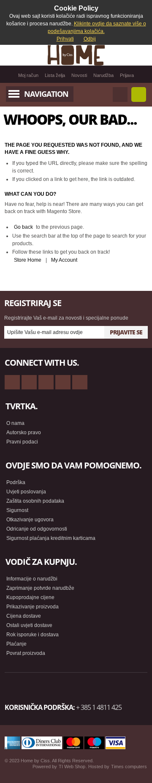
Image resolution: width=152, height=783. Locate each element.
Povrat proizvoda (25, 653)
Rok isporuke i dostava (32, 635)
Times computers (129, 766)
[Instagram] (63, 382)
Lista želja (55, 75)
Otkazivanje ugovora (30, 520)
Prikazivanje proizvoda (32, 607)
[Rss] (12, 382)
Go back (23, 227)
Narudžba (103, 75)
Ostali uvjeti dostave (29, 625)
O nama (15, 423)
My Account (64, 260)
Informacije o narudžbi (31, 579)
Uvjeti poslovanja (26, 492)
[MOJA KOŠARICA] (138, 94)
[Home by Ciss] (76, 55)
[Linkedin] (79, 382)
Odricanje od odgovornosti (36, 529)
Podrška (15, 482)
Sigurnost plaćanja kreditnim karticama (50, 538)
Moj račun (28, 75)
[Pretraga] (120, 94)
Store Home (27, 260)
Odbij (90, 39)
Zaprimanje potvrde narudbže (40, 588)
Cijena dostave (23, 616)
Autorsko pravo (23, 432)
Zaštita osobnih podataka (35, 501)
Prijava (127, 75)
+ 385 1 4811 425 (99, 707)
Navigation (46, 94)
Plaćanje (16, 644)
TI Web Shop (72, 766)
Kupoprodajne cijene (30, 597)
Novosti (79, 75)
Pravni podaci (22, 442)
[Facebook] (29, 382)
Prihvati (65, 39)
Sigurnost (17, 510)
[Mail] (46, 382)
